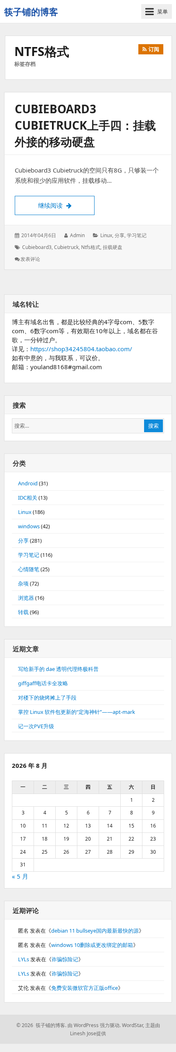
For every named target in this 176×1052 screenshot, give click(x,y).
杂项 (23, 583)
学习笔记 (137, 235)
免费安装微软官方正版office (84, 987)
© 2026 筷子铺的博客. (41, 1025)
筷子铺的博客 (31, 11)
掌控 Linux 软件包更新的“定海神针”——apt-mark (76, 712)
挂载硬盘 (112, 247)
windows (29, 526)
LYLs (23, 959)
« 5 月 (20, 876)
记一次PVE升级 (36, 726)
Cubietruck (66, 247)
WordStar (132, 1025)
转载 (23, 612)
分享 (119, 235)
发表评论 (30, 259)
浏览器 (26, 597)
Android (28, 483)
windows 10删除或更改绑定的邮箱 (92, 945)
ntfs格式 (90, 247)
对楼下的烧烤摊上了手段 (47, 697)
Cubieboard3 (37, 247)
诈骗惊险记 (65, 959)
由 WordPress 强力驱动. (94, 1025)
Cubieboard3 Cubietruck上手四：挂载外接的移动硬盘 (85, 125)
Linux (106, 235)
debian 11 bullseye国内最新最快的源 (95, 930)
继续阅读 (66, 205)
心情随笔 (28, 569)
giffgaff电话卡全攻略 (43, 683)
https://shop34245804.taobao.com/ (81, 349)
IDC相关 (27, 497)
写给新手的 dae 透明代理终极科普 (58, 669)
